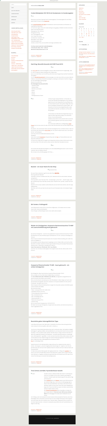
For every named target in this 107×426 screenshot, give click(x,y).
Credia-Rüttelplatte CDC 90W (39, 24)
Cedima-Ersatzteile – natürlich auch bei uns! (86, 73)
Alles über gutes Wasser (15, 31)
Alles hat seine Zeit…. (15, 10)
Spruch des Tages (82, 17)
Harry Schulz (47, 130)
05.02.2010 (33, 361)
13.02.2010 (33, 256)
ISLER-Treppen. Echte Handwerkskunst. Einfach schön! (17, 38)
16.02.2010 (33, 216)
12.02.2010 (33, 312)
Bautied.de (46, 21)
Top (52, 421)
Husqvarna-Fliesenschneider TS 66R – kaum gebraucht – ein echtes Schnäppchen (50, 266)
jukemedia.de (56, 418)
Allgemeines (39, 56)
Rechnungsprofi (14, 70)
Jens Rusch (13, 57)
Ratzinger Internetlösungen (16, 48)
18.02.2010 (33, 195)
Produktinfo (42, 137)
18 (86, 33)
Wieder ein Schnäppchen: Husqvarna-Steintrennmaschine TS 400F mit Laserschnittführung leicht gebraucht (52, 226)
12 (88, 31)
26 (88, 35)
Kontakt (13, 22)
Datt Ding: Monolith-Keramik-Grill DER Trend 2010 (47, 64)
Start (12, 7)
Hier (32, 341)
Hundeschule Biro (14, 35)
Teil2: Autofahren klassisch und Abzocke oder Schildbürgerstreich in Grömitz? (87, 66)
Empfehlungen (81, 12)
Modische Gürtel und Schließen (17, 43)
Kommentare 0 (39, 55)
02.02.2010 (33, 409)
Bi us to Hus (81, 11)
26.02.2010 (33, 55)
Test (57, 137)
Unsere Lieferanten (82, 19)
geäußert (67, 351)
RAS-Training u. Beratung (16, 46)
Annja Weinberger (14, 55)
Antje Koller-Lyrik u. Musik (16, 32)
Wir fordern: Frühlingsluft (39, 204)
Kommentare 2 (39, 409)
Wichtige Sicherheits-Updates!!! (85, 52)
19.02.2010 (33, 157)
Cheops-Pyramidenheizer (51, 390)
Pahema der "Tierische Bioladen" (17, 45)
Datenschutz (14, 16)
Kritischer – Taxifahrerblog (16, 63)
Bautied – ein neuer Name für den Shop (43, 167)
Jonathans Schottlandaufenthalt (17, 60)
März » (83, 37)
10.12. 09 (35, 70)
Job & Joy (13, 58)
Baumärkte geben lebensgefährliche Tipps (44, 321)
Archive (80, 44)
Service (80, 16)
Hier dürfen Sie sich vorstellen (84, 14)
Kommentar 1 (38, 157)
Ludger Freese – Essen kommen (17, 65)
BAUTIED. (57, 173)
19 (88, 33)
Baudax (57, 380)
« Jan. (80, 37)
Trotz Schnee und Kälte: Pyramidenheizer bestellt (46, 371)
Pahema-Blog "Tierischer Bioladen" (17, 68)
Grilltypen (49, 380)
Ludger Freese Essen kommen (17, 41)
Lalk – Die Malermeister (15, 40)
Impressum (13, 19)
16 (81, 33)
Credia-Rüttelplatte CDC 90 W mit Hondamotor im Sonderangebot (52, 13)
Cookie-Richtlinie (15, 13)
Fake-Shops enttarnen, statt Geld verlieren (87, 53)
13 (91, 31)
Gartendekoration (14, 34)
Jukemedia (13, 62)
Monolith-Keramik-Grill (40, 77)
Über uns (38, 196)
